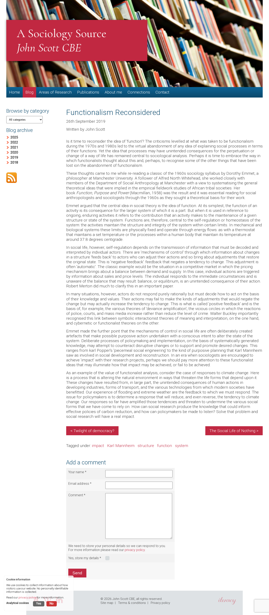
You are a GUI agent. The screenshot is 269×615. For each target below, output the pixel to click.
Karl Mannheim (120, 445)
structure (146, 445)
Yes (38, 603)
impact (98, 445)
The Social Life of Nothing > (234, 430)
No (52, 603)
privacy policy (135, 550)
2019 (14, 157)
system (181, 445)
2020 (14, 152)
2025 (14, 137)
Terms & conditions (132, 603)
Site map (106, 603)
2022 (14, 142)
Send (77, 573)
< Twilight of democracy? (92, 430)
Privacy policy (160, 603)
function (164, 445)
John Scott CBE (123, 599)
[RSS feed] (32, 178)
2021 (14, 147)
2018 (14, 162)
